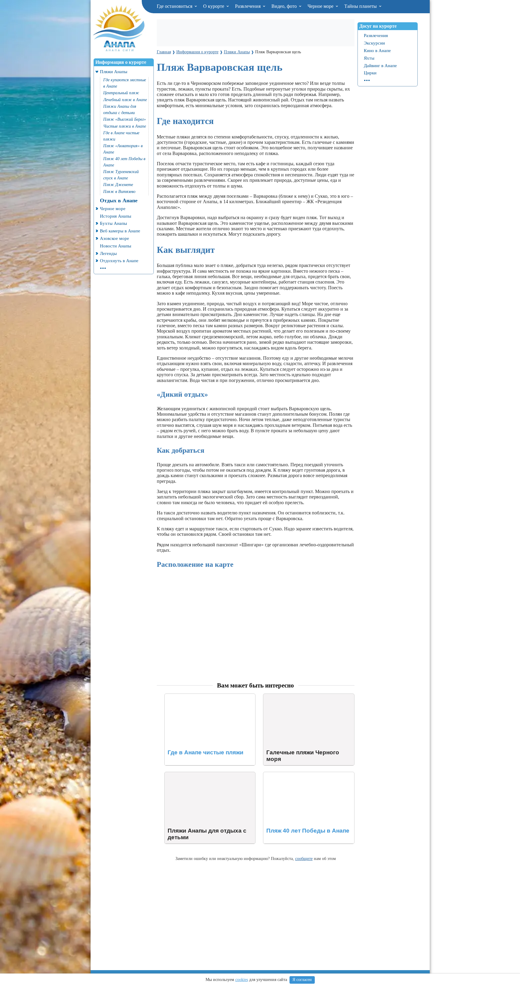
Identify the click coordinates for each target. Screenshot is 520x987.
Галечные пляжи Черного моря (295, 696)
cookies (241, 979)
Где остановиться (175, 6)
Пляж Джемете (118, 184)
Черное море (321, 6)
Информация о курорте (120, 62)
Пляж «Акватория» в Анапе (123, 149)
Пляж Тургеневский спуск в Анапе (121, 174)
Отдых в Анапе (119, 200)
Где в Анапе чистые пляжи (121, 136)
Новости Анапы (115, 245)
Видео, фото (284, 6)
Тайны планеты (361, 6)
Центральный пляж (121, 93)
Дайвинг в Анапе (380, 65)
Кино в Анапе (377, 50)
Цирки (370, 72)
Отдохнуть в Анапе (119, 260)
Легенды (108, 253)
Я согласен (302, 979)
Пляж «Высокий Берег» (124, 119)
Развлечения (248, 6)
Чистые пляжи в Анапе (124, 126)
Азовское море (114, 238)
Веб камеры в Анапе (120, 230)
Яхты (369, 58)
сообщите (304, 858)
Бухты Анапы (113, 223)
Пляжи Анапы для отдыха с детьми (119, 109)
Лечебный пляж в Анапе (125, 100)
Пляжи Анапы (113, 71)
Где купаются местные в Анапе (124, 83)
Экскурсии (374, 42)
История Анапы (115, 216)
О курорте (214, 6)
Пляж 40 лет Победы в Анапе (124, 162)
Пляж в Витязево (119, 191)
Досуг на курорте (378, 26)
